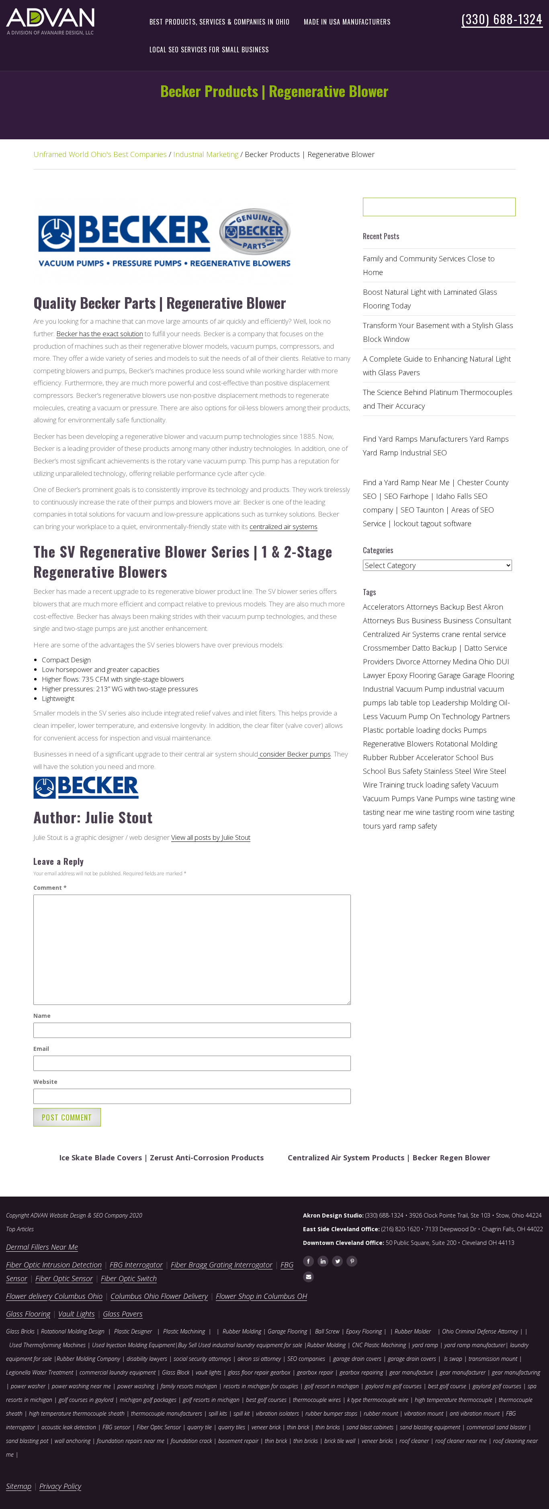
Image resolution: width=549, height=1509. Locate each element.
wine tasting (479, 798)
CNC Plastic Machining (379, 1345)
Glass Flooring (28, 1314)
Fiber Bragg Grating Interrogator (221, 1264)
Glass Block (175, 1372)
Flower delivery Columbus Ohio (54, 1296)
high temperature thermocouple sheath (77, 1413)
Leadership (450, 702)
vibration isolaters (277, 1413)
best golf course (447, 1386)
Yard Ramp (380, 452)
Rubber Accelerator (421, 757)
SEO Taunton (422, 510)
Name (42, 1015)
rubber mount (381, 1413)
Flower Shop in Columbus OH (261, 1296)
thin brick (298, 1427)
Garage (449, 675)
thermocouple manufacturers (166, 1413)
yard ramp (425, 1345)
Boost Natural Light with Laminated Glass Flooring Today (430, 298)
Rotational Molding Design (72, 1331)
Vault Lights (76, 1314)
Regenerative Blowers (398, 743)
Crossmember (386, 648)
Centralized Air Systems (401, 634)
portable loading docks (423, 730)
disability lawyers (147, 1358)
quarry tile (199, 1427)
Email (41, 1048)
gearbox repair (315, 1372)
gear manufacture (411, 1372)
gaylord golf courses (497, 1386)
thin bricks (327, 1427)
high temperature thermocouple (453, 1400)
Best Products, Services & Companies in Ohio (220, 22)
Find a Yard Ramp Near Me (406, 482)
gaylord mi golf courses (393, 1386)
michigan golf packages (148, 1400)
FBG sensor (116, 1427)
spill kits (218, 1413)
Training (391, 785)
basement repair (238, 1441)
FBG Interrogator (136, 1264)
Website (45, 1081)
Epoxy (397, 675)
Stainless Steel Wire (456, 771)
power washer (28, 1386)
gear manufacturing (516, 1372)
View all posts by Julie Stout (210, 837)
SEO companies (306, 1358)
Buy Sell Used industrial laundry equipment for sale (240, 1345)
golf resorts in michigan (211, 1400)
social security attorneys (202, 1358)
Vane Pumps (437, 798)
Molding (483, 702)
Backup (452, 607)
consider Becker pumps (294, 754)
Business (426, 620)
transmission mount (493, 1358)
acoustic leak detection (68, 1427)
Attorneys (422, 607)
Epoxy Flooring (364, 1331)
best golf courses (266, 1400)
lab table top (409, 702)
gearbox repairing (361, 1372)
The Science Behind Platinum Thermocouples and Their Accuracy (437, 399)
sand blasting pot (27, 1441)
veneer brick (265, 1427)
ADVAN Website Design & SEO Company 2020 (86, 1215)
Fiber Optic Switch (129, 1278)
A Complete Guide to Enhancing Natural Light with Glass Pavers (437, 365)
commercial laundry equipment (118, 1372)
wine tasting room (445, 812)
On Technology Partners (470, 716)
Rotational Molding (466, 743)
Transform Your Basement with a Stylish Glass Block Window (438, 332)
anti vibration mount (475, 1413)
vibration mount (423, 1413)
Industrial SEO (423, 452)
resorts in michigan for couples (260, 1386)
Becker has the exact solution (99, 333)
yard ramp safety (410, 826)
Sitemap (18, 1486)
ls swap (453, 1358)
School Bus (475, 757)
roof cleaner (414, 1441)
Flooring (422, 675)
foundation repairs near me (130, 1441)
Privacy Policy (60, 1486)
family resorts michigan (189, 1386)
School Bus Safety (392, 771)
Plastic (373, 730)
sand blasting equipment (430, 1427)
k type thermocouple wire (377, 1400)
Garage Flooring (488, 675)
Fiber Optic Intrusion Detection (54, 1264)
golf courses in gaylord (86, 1400)
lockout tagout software (432, 523)
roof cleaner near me (461, 1441)
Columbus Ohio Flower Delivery (159, 1296)
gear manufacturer (462, 1372)
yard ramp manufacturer (475, 1345)
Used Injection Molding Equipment (133, 1345)
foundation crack (191, 1441)
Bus (403, 620)
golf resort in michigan (332, 1386)
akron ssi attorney (259, 1358)
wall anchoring (72, 1441)
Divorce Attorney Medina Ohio (445, 661)
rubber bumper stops (331, 1413)
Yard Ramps (489, 439)
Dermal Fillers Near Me (42, 1247)
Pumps (475, 730)
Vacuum (485, 785)
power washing (136, 1386)
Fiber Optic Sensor (64, 1278)
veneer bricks (377, 1441)
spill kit (242, 1413)
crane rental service (474, 634)
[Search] (489, 209)
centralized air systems (284, 526)
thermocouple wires (317, 1400)
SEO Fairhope (406, 496)
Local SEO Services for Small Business (209, 49)
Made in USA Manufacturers (347, 22)
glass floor (240, 1372)
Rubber (375, 757)
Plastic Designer (133, 1331)
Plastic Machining (184, 1331)
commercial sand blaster (496, 1427)
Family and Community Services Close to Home (429, 265)
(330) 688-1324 (502, 19)
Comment (50, 887)
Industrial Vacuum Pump (403, 689)
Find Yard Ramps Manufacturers (415, 439)
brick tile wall (339, 1441)
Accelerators (383, 607)
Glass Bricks (20, 1331)
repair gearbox (272, 1372)
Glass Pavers (123, 1314)
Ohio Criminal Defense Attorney (480, 1331)
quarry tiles (231, 1427)
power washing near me (81, 1386)
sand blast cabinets (369, 1427)
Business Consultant (477, 620)
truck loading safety (438, 785)
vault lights (208, 1372)
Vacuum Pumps (389, 798)
